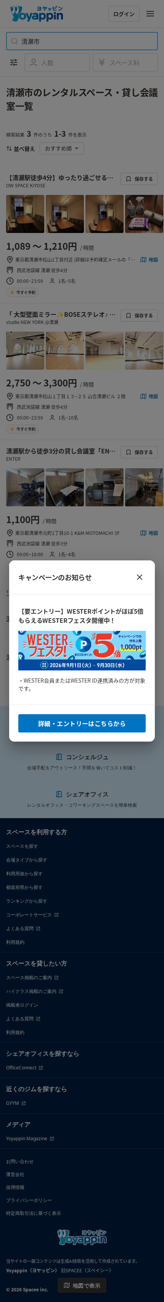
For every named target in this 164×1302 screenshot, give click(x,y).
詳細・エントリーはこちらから (82, 723)
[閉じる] (139, 577)
